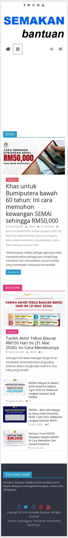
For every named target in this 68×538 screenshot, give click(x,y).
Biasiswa (12, 331)
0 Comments (47, 226)
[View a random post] (60, 49)
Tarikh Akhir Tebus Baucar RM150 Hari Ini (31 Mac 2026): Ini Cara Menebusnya (32, 342)
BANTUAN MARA (25, 235)
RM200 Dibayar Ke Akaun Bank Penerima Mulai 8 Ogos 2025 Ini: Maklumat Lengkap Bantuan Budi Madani (43, 390)
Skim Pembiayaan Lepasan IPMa (22, 245)
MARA (9, 240)
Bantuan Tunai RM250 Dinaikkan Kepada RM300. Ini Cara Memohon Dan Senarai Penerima (43, 439)
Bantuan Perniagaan (46, 235)
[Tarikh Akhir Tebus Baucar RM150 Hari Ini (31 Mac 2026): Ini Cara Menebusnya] (34, 295)
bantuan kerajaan (41, 231)
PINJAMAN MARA (43, 240)
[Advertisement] (34, 95)
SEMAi (56, 240)
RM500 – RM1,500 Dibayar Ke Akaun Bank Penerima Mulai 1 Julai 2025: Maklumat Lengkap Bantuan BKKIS (45, 415)
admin (32, 226)
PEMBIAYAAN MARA (23, 240)
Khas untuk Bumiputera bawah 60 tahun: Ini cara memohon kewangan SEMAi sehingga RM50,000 (32, 203)
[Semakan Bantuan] (8, 49)
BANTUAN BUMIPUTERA (18, 231)
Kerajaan (12, 179)
